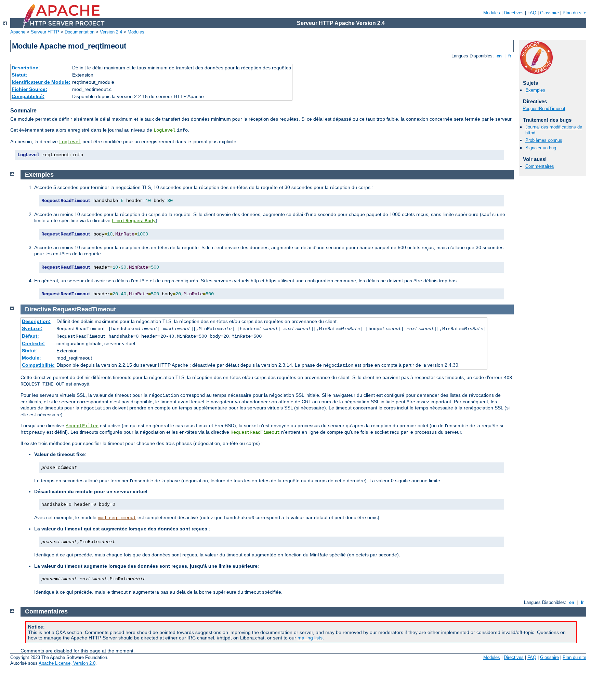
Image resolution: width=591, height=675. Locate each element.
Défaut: (30, 336)
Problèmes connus (543, 140)
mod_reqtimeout (117, 518)
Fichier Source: (29, 89)
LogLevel (164, 130)
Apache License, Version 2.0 (67, 663)
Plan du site (574, 12)
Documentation (79, 32)
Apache (17, 32)
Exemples (535, 90)
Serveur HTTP (45, 32)
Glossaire (549, 12)
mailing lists (310, 637)
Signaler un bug (540, 147)
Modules (491, 12)
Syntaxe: (32, 328)
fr (510, 55)
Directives (514, 12)
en (499, 55)
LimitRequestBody (134, 221)
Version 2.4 (111, 32)
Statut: (19, 75)
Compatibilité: (28, 96)
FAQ (531, 12)
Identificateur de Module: (41, 82)
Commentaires (539, 166)
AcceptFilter (82, 426)
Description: (26, 67)
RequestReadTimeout (544, 108)
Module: (31, 358)
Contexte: (33, 343)
